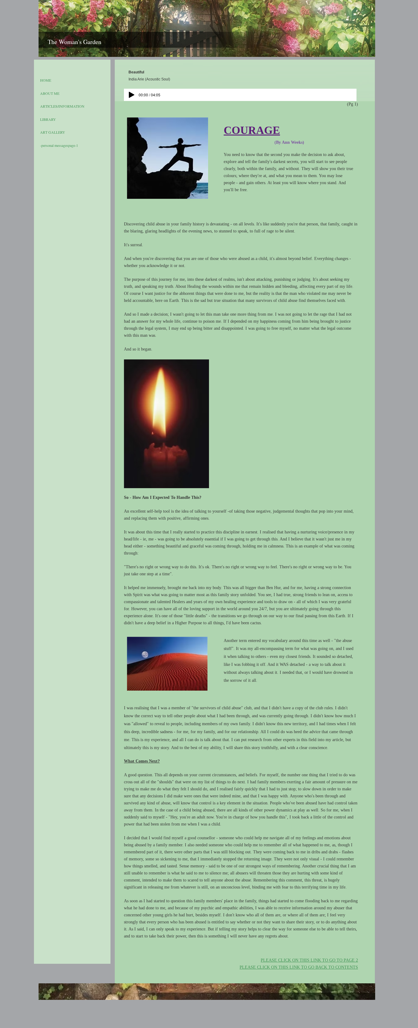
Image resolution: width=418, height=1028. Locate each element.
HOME (45, 80)
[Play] (131, 95)
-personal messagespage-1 (59, 145)
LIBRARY (48, 119)
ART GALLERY (52, 132)
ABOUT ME (49, 93)
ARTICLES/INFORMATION (62, 106)
